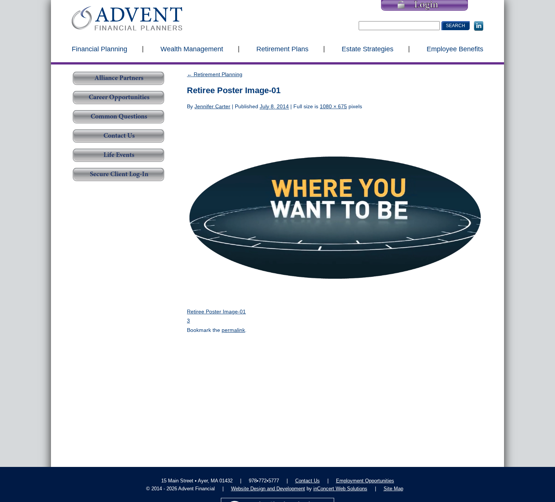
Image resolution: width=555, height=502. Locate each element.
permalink (233, 330)
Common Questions (119, 117)
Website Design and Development (268, 488)
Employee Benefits (455, 48)
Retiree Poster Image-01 (216, 312)
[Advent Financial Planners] (127, 18)
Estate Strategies (367, 48)
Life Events (118, 155)
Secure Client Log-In (119, 174)
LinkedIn (478, 26)
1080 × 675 (333, 106)
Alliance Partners (118, 78)
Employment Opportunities (365, 481)
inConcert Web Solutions (340, 488)
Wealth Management (191, 48)
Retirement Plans (282, 48)
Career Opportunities (119, 97)
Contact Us (119, 136)
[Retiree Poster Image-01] (335, 209)
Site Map (393, 488)
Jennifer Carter (212, 106)
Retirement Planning (214, 74)
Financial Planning (99, 48)
